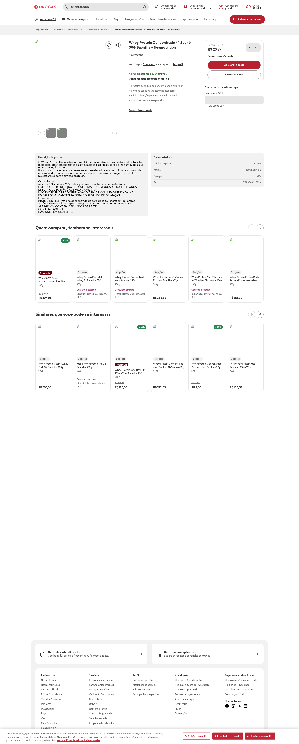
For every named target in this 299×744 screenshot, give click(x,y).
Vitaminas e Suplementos (66, 30)
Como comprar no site (187, 689)
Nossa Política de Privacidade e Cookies (78, 740)
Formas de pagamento (187, 694)
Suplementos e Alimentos (96, 30)
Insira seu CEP (214, 93)
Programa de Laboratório (102, 723)
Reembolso (181, 704)
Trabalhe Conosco (51, 699)
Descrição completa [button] (140, 110)
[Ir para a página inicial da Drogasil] (47, 7)
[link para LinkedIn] (246, 706)
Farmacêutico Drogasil (101, 685)
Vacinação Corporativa (101, 694)
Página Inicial (41, 30)
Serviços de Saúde (99, 689)
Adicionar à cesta (234, 65)
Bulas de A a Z (48, 728)
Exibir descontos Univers (247, 19)
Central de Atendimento (188, 680)
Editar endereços (142, 689)
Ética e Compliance (51, 694)
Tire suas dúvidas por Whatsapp (192, 685)
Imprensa (46, 704)
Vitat (43, 718)
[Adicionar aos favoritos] (108, 45)
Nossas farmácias (50, 685)
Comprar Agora (234, 74)
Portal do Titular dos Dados (239, 689)
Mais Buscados (49, 723)
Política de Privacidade (237, 685)
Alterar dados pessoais (144, 685)
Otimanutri (149, 64)
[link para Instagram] (233, 706)
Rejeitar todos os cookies (227, 736)
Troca (178, 708)
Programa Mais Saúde (101, 680)
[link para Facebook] (227, 706)
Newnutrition (253, 169)
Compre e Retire (98, 708)
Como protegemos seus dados (241, 680)
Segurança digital (234, 694)
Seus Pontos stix (98, 718)
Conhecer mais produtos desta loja (149, 78)
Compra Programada (100, 713)
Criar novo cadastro (143, 680)
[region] (149, 736)
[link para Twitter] (239, 706)
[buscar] (144, 6)
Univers (93, 704)
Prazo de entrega (184, 699)
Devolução (181, 713)
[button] (78, 83)
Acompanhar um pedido (146, 694)
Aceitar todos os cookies (260, 736)
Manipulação (96, 699)
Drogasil (178, 64)
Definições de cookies (196, 736)
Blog (43, 713)
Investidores (47, 708)
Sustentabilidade (50, 689)
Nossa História (48, 680)
